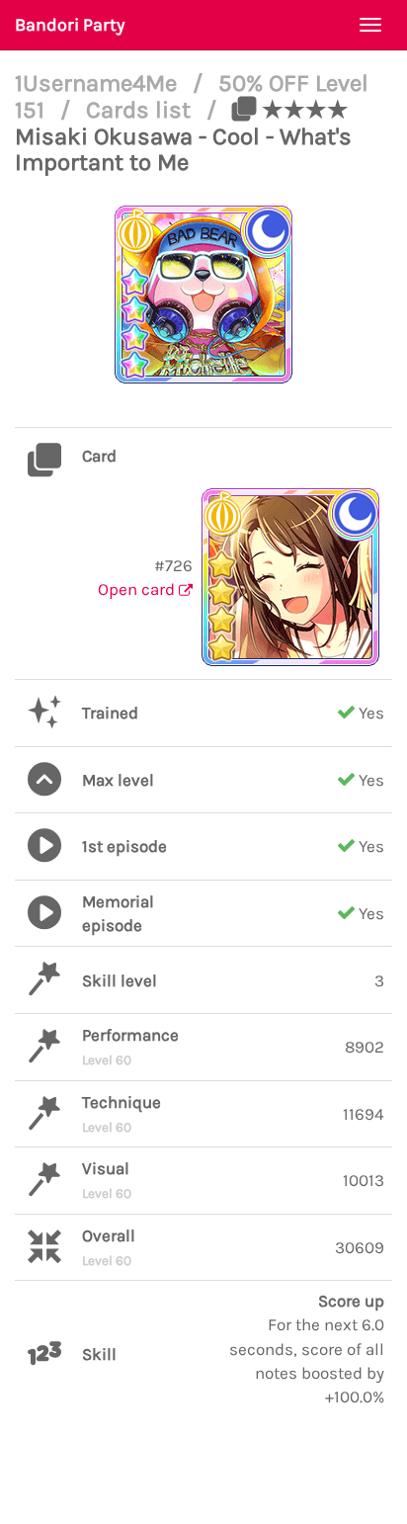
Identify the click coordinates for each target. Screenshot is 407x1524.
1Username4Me (99, 83)
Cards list (141, 110)
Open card (138, 589)
